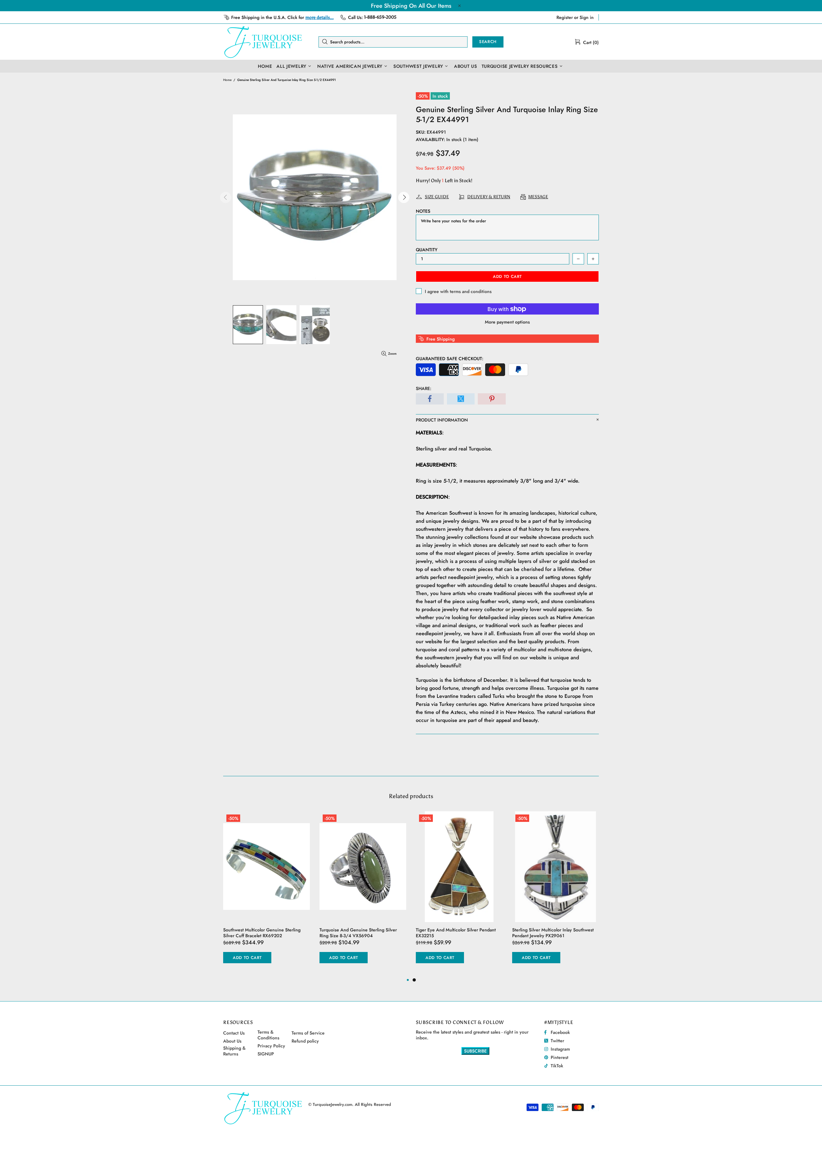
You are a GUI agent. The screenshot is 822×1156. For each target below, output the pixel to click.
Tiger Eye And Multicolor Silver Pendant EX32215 (456, 932)
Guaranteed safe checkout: (449, 358)
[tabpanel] (459, 893)
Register (564, 17)
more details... (319, 17)
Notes (423, 211)
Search (488, 42)
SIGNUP (266, 1054)
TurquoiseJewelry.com (263, 41)
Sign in (587, 17)
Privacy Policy (271, 1046)
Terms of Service (308, 1033)
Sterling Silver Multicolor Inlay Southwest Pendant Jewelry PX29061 (553, 932)
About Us (232, 1041)
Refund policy (305, 1041)
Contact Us (234, 1033)
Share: (423, 388)
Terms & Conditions (268, 1035)
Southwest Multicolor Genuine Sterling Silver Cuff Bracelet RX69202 (262, 932)
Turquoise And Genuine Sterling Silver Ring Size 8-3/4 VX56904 (358, 932)
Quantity (426, 250)
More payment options (507, 322)
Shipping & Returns (234, 1051)
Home (227, 79)
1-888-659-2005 (380, 17)
